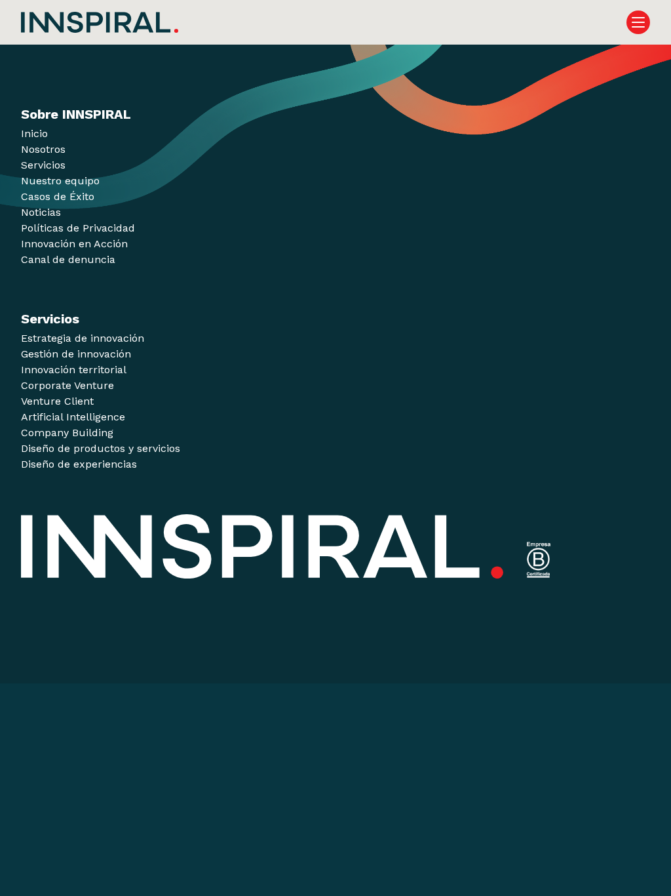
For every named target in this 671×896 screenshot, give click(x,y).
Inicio (34, 133)
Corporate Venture (67, 385)
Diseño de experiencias (79, 464)
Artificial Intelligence (73, 417)
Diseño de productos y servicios (100, 448)
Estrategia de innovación (82, 338)
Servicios (43, 165)
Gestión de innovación (76, 354)
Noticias (41, 212)
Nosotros (43, 149)
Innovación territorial (73, 369)
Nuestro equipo (60, 180)
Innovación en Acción (74, 243)
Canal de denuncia (68, 259)
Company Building (67, 432)
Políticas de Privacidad (78, 228)
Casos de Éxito (57, 196)
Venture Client (57, 401)
